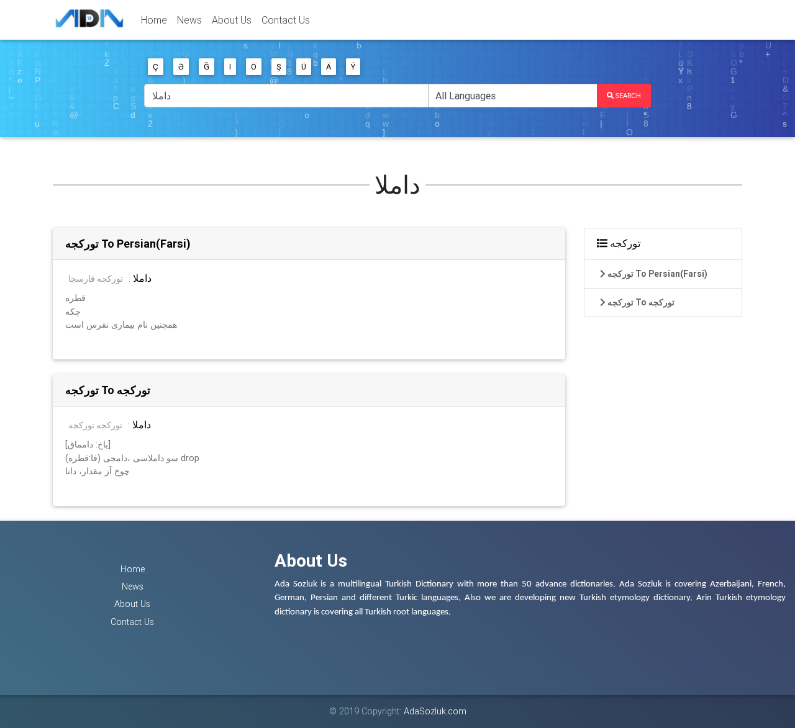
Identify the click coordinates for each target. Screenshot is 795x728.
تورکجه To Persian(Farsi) (128, 243)
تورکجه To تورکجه (107, 390)
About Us (232, 20)
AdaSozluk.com (435, 711)
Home (154, 20)
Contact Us (285, 20)
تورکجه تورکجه (95, 425)
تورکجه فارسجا (95, 278)
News (189, 20)
